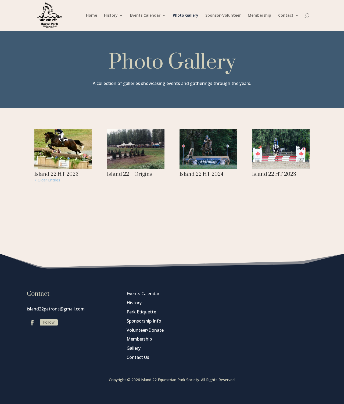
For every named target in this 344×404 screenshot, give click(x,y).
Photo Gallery (185, 15)
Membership (259, 15)
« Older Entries (47, 180)
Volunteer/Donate (145, 330)
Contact (285, 15)
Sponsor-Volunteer (223, 15)
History (111, 15)
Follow (49, 322)
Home (91, 15)
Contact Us (138, 357)
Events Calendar (145, 15)
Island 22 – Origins (129, 174)
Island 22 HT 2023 (274, 174)
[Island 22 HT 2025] (63, 149)
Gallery (134, 348)
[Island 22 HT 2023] (281, 149)
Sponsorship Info (144, 321)
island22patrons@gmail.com (56, 309)
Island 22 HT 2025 (56, 174)
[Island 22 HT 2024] (208, 149)
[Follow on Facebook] (32, 322)
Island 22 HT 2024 (201, 174)
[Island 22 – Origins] (135, 149)
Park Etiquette (141, 312)
